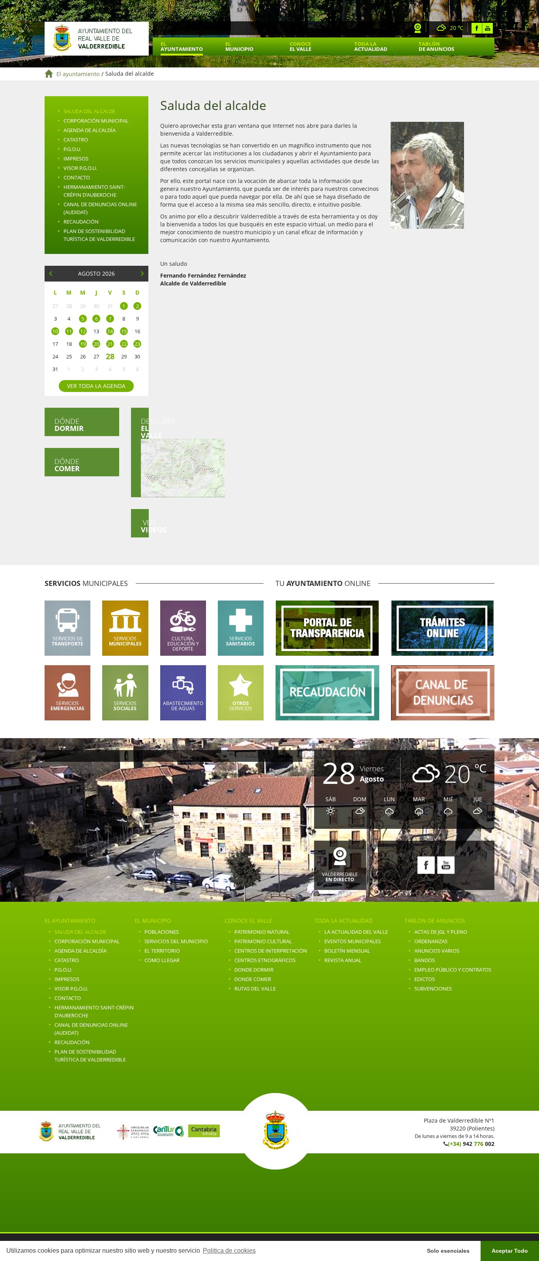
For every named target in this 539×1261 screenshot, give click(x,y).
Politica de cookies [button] (229, 1250)
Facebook (477, 28)
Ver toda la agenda (96, 386)
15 (124, 331)
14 (110, 331)
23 (137, 343)
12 (83, 331)
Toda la (370, 46)
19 (83, 343)
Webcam (418, 28)
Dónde (69, 424)
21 (110, 343)
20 (96, 343)
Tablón (436, 46)
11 (69, 331)
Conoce (300, 46)
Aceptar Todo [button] (510, 1251)
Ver (145, 526)
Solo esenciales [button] (448, 1251)
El (182, 46)
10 (55, 331)
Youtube (487, 28)
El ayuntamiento (77, 74)
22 (124, 343)
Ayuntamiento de (97, 39)
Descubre (145, 428)
